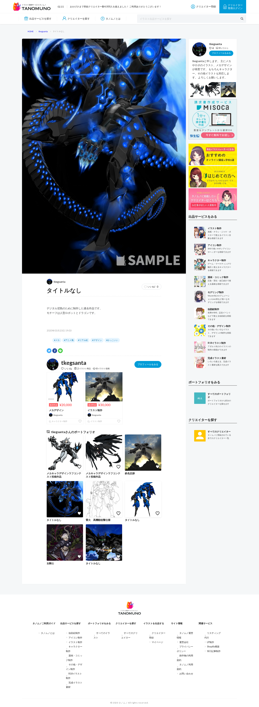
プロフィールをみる (148, 364)
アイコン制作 (75, 637)
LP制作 (210, 642)
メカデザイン (56, 410)
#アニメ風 (69, 340)
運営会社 (184, 642)
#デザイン (97, 340)
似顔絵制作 (74, 633)
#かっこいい (112, 340)
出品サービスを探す (40, 18)
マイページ (157, 642)
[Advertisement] (213, 502)
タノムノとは (113, 18)
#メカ (57, 340)
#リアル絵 (83, 340)
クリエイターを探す (78, 18)
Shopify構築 (213, 646)
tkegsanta (59, 281)
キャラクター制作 (59, 421)
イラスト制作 (95, 410)
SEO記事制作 (214, 651)
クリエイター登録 (206, 6)
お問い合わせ (186, 673)
